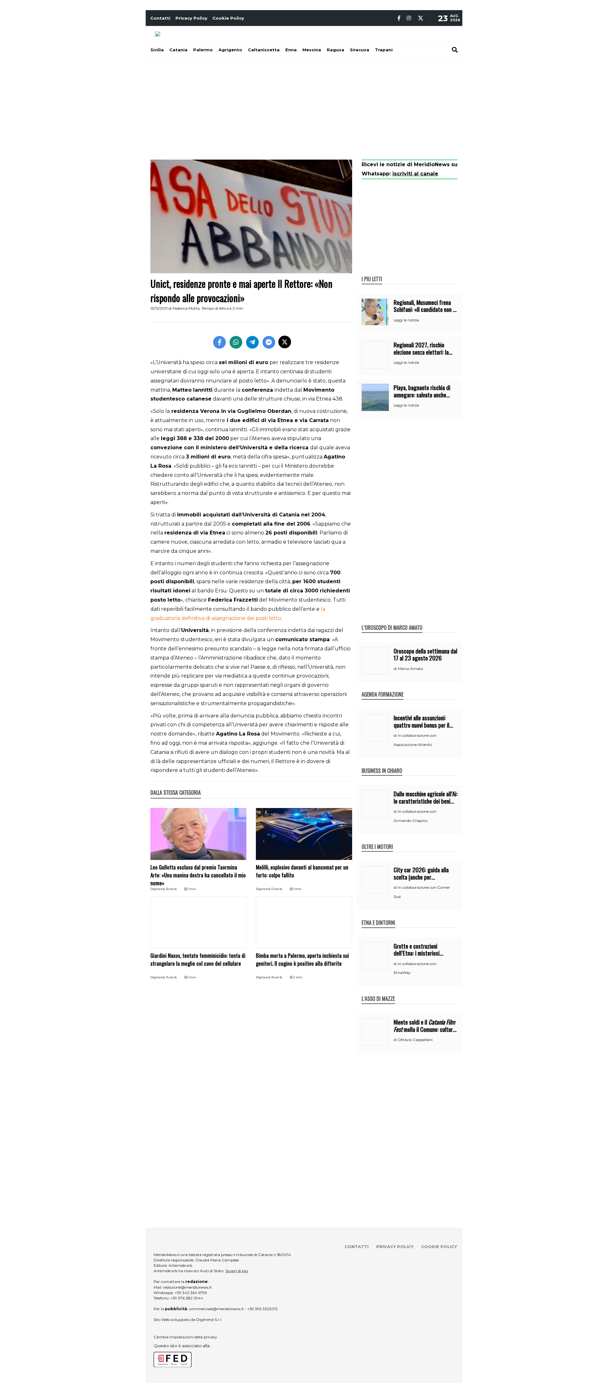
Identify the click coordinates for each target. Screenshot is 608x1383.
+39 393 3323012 (262, 1308)
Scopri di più (236, 1270)
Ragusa (335, 49)
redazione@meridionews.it (187, 1287)
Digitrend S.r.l (208, 1319)
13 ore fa (276, 889)
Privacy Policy (191, 18)
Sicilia (157, 49)
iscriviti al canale (415, 174)
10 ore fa (171, 889)
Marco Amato (410, 668)
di (396, 668)
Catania (178, 49)
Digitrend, (158, 889)
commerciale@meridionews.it (216, 1308)
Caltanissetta (264, 49)
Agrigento (230, 49)
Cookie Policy (228, 18)
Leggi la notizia (406, 320)
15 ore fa (171, 977)
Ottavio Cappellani (415, 1039)
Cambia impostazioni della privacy (185, 1337)
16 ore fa (276, 977)
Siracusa (359, 49)
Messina (311, 49)
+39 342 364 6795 (191, 1292)
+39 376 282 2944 (186, 1298)
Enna (291, 49)
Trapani (384, 49)
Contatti (160, 18)
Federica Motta (186, 308)
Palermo (203, 49)
